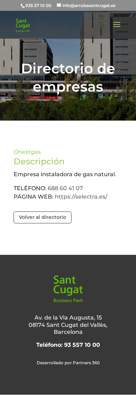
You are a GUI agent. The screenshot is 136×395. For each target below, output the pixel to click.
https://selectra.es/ (81, 196)
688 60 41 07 (65, 188)
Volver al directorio (42, 217)
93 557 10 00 (82, 345)
